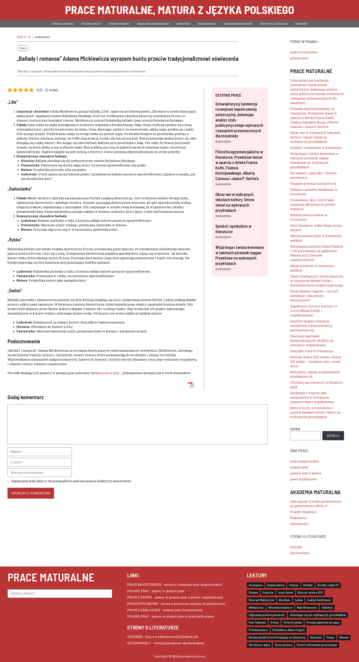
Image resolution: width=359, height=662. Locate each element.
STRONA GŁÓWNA (63, 23)
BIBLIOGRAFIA (207, 23)
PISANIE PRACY (91, 23)
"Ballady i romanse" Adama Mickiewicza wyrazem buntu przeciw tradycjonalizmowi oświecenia (81, 71)
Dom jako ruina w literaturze (311, 351)
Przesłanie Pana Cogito (288, 630)
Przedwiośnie (258, 630)
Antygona (256, 585)
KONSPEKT (184, 23)
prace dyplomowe (303, 479)
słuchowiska (299, 553)
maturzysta (223, 141)
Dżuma (253, 592)
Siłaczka (316, 637)
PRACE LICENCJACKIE (143, 610)
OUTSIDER (135, 637)
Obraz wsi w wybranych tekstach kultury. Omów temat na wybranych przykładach (315, 137)
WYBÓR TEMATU (119, 23)
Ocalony (327, 607)
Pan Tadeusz (257, 622)
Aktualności (299, 524)
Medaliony (256, 607)
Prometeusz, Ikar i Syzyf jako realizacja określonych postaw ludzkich (313, 204)
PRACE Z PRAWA (139, 597)
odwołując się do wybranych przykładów (318, 615)
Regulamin (298, 518)
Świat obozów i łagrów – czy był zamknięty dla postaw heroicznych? (314, 295)
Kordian (284, 600)
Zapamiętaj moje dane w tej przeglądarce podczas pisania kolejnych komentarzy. (71, 481)
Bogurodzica (275, 585)
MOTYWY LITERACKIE (274, 23)
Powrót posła (292, 622)
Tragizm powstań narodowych (313, 183)
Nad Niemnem (307, 607)
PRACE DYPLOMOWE (142, 604)
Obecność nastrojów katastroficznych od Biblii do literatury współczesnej (311, 340)
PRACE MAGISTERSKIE (144, 584)
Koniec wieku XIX (310, 592)
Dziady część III (328, 585)
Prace (22, 48)
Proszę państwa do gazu (323, 622)
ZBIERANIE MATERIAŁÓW (153, 23)
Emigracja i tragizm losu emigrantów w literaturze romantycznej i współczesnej (312, 397)
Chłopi (294, 585)
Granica (268, 592)
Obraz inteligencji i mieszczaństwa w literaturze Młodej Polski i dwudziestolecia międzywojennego (316, 280)
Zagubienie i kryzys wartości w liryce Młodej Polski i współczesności (313, 310)
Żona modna (283, 645)
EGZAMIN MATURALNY (237, 23)
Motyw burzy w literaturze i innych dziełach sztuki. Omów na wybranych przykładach (315, 412)
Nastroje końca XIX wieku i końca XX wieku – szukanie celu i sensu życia (315, 361)
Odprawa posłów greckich (267, 615)
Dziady (308, 585)
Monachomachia (280, 607)
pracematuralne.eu (192, 656)
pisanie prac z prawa (305, 473)
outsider (296, 547)
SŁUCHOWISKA (139, 643)
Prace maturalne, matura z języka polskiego (179, 9)
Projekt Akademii (303, 512)
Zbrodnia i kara (259, 645)
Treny (330, 637)
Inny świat (285, 592)
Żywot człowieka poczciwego (317, 645)
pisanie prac (110, 373)
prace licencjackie (303, 52)
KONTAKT (301, 23)
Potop (275, 622)
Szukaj (295, 429)
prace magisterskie (304, 461)
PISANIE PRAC (138, 591)
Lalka (299, 600)
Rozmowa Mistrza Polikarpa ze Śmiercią (277, 637)
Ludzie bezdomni (319, 600)
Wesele (344, 637)
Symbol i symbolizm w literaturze (315, 148)
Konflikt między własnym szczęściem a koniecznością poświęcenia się (311, 325)
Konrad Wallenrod (261, 600)
